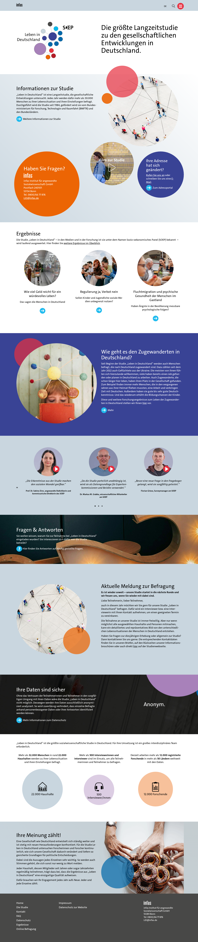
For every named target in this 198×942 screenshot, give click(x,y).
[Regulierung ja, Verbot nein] (99, 268)
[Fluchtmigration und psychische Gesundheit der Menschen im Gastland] (155, 268)
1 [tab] (95, 506)
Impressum (65, 903)
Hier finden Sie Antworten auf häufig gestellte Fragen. (52, 548)
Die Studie (22, 907)
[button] (180, 6)
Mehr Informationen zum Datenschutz (44, 720)
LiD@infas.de (31, 198)
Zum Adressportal (163, 187)
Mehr (111, 410)
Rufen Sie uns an (155, 175)
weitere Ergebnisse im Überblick (82, 243)
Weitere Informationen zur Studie (42, 119)
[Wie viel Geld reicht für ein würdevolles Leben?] (42, 268)
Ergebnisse (22, 924)
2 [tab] (99, 506)
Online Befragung (26, 929)
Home (19, 903)
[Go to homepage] (19, 6)
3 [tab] (102, 506)
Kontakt (20, 911)
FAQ (18, 916)
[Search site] (173, 6)
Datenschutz (23, 920)
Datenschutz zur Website (73, 907)
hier (144, 403)
